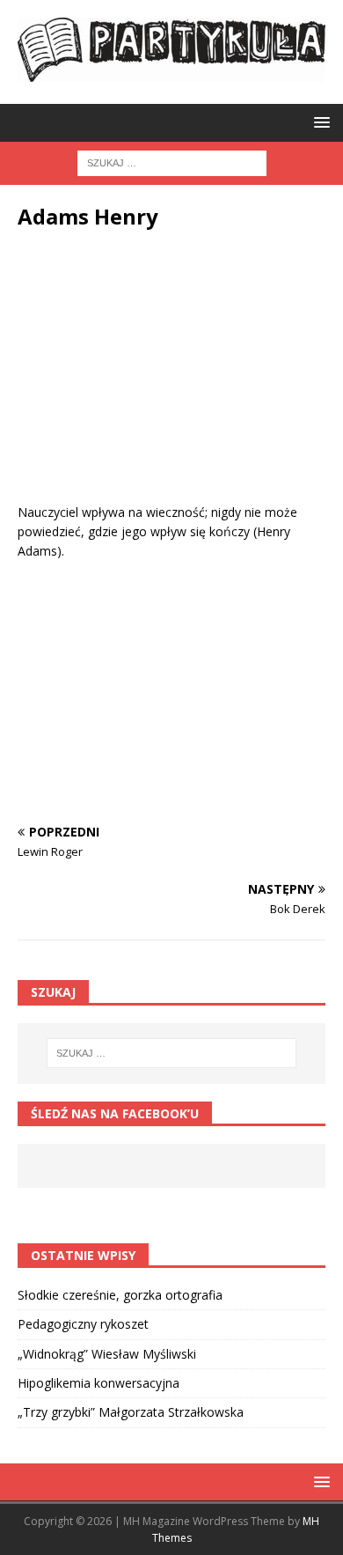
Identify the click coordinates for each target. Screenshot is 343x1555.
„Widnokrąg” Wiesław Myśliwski (107, 1353)
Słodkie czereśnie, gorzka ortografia (120, 1294)
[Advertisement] (171, 379)
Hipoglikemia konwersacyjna (98, 1382)
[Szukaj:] (171, 161)
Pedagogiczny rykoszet (83, 1323)
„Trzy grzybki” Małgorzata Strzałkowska (131, 1412)
